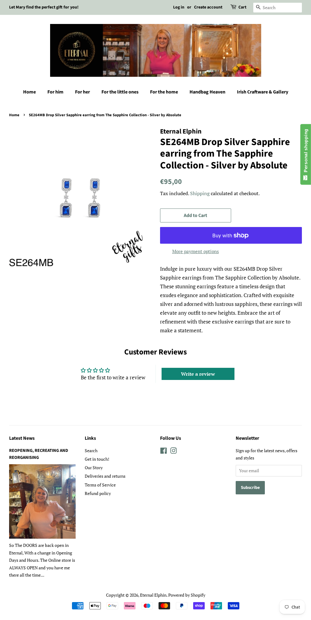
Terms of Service (100, 485)
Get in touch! (97, 459)
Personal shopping (305, 152)
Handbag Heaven (207, 92)
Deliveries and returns (105, 476)
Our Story (94, 467)
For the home (164, 92)
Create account (208, 7)
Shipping (200, 193)
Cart (242, 7)
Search (91, 450)
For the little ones (119, 92)
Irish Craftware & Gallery (262, 92)
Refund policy (98, 493)
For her (82, 92)
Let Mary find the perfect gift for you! (44, 7)
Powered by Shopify (186, 595)
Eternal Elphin (153, 595)
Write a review (198, 374)
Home (29, 92)
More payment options (195, 251)
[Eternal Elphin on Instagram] (173, 452)
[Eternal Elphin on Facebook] (163, 452)
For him (55, 92)
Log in (178, 7)
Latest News (22, 438)
